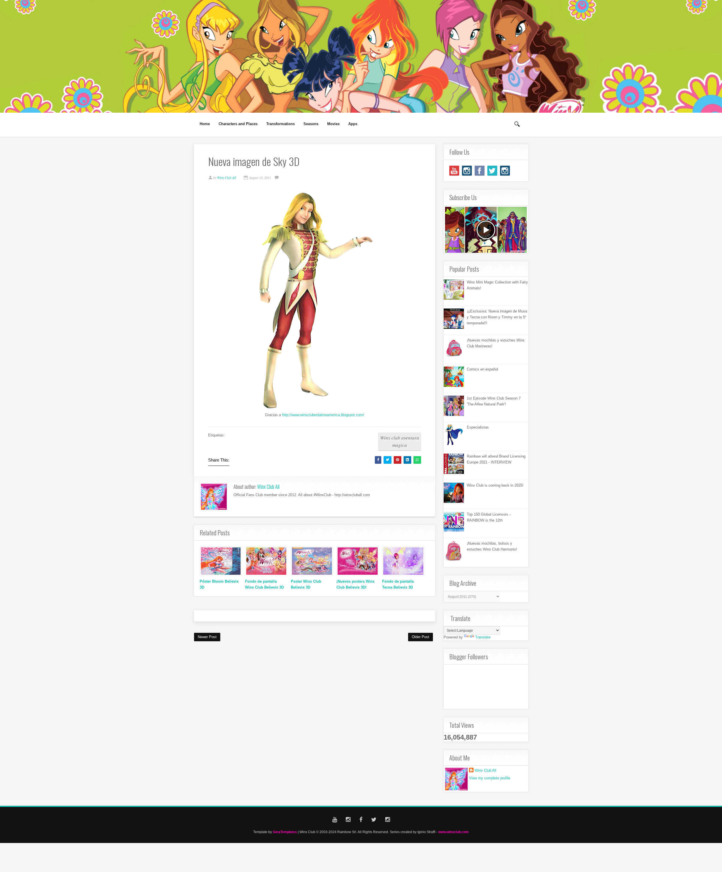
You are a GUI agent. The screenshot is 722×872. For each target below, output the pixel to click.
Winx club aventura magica (399, 441)
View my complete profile (489, 778)
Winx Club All (268, 486)
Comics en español (482, 369)
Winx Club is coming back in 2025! (495, 485)
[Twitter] (492, 171)
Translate (482, 637)
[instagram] (467, 171)
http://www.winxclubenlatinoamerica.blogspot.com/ (323, 415)
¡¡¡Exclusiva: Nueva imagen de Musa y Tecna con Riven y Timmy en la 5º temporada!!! (497, 317)
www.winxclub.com (453, 832)
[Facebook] (480, 171)
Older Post (420, 637)
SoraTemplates (285, 832)
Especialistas (478, 427)
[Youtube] (454, 171)
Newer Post (207, 637)
